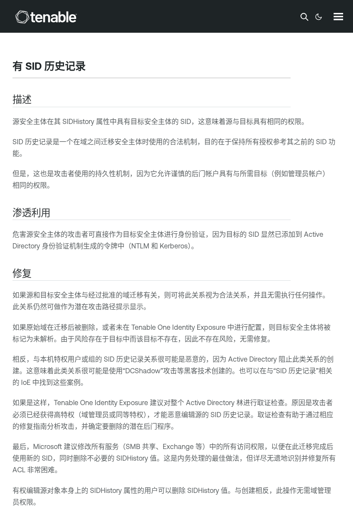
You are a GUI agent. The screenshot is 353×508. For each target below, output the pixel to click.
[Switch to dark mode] (318, 17)
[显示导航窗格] (338, 16)
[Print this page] (93, 67)
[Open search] (304, 17)
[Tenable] (46, 17)
